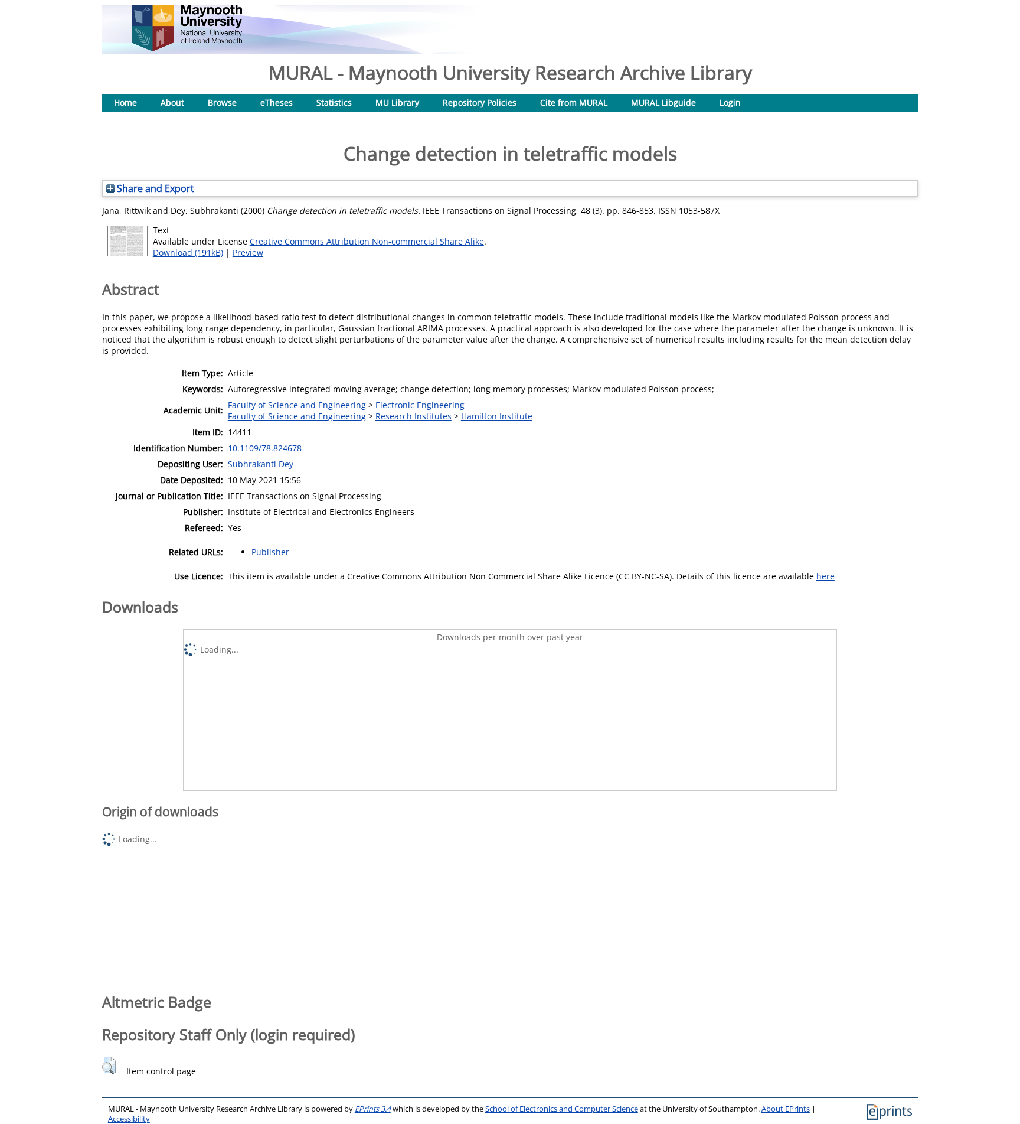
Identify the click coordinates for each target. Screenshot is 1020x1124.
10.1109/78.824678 (265, 448)
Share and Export (154, 188)
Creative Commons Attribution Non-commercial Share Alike (367, 241)
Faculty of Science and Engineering (297, 404)
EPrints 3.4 (373, 1109)
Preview (248, 252)
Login (730, 102)
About (172, 102)
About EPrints (785, 1109)
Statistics (334, 102)
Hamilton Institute (496, 416)
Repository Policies (479, 102)
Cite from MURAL (573, 102)
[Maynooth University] (187, 48)
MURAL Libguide (663, 102)
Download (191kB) (188, 252)
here (825, 576)
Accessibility (129, 1119)
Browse (222, 102)
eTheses (276, 102)
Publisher (270, 552)
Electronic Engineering (420, 404)
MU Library (397, 102)
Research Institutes (413, 416)
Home (125, 102)
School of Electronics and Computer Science (561, 1109)
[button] (109, 1065)
